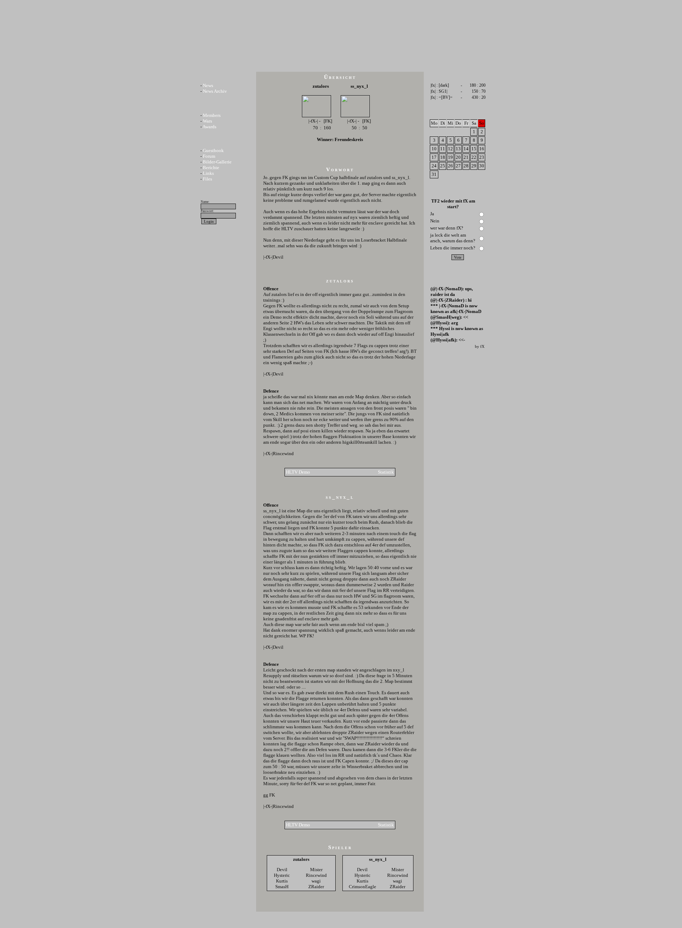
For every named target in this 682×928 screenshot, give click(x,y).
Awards (209, 126)
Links (208, 173)
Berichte (211, 167)
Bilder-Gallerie (217, 161)
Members (212, 115)
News (208, 85)
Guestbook (213, 150)
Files (207, 179)
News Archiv (215, 91)
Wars (207, 121)
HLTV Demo (298, 472)
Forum (209, 156)
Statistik (386, 472)
